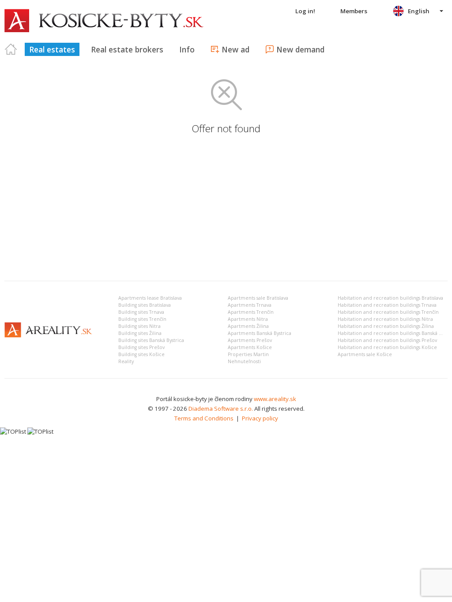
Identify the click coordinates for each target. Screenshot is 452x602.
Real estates (52, 49)
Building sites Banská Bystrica (151, 340)
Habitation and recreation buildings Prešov (387, 340)
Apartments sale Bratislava (258, 298)
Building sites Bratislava (144, 305)
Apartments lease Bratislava (150, 298)
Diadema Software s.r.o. (220, 408)
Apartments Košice (250, 347)
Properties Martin (248, 354)
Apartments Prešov (250, 340)
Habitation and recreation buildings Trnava (387, 305)
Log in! (305, 11)
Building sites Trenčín (142, 319)
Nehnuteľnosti (244, 361)
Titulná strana (11, 49)
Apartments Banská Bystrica (259, 333)
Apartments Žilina (248, 326)
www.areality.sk (275, 399)
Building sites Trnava (141, 312)
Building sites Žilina (140, 333)
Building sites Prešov (141, 347)
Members (353, 11)
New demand (300, 49)
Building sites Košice (141, 354)
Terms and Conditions (204, 418)
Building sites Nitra (139, 326)
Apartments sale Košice (365, 354)
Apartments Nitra (248, 319)
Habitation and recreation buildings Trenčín (388, 312)
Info (187, 49)
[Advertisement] (226, 208)
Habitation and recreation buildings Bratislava (390, 298)
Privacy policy (260, 418)
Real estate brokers (127, 49)
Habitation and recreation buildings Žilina (386, 326)
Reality (126, 361)
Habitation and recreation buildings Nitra (385, 319)
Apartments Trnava (249, 305)
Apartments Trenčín (251, 312)
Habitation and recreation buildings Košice (387, 347)
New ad (235, 49)
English (418, 11)
